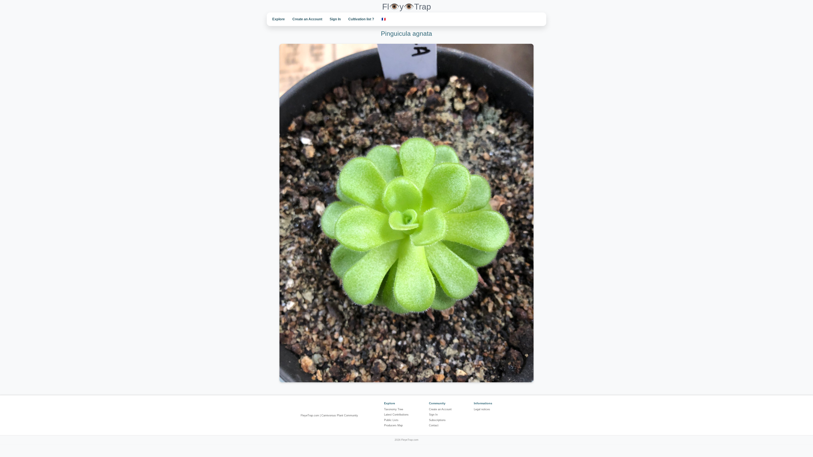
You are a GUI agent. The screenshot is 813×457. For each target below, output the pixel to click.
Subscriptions (437, 420)
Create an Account (307, 19)
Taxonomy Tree (393, 409)
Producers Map (393, 425)
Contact (433, 425)
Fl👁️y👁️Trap (406, 6)
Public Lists (391, 420)
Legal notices (482, 409)
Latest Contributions (396, 414)
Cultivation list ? (361, 19)
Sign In (335, 19)
